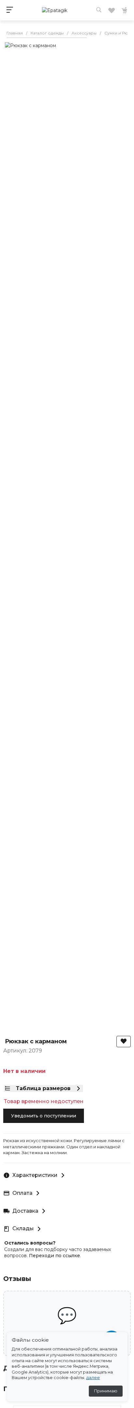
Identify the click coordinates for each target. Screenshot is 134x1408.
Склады (23, 1228)
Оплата (22, 1193)
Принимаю (105, 1390)
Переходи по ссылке (54, 1255)
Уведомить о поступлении (43, 1116)
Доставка (25, 1211)
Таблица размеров (43, 1088)
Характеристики (35, 1175)
